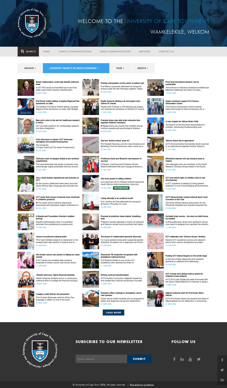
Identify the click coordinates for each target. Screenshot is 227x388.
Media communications (115, 51)
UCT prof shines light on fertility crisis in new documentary (185, 179)
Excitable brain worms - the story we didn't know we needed (187, 217)
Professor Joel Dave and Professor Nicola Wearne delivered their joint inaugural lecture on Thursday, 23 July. (122, 165)
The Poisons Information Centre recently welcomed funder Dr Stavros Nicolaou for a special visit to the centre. (185, 108)
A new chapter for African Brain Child (182, 121)
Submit (139, 358)
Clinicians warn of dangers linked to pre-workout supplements (57, 160)
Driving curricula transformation (115, 275)
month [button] (142, 68)
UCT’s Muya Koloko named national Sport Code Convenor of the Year (187, 198)
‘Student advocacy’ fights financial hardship (55, 275)
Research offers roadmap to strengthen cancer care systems (121, 294)
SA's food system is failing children (116, 179)
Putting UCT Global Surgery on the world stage (186, 256)
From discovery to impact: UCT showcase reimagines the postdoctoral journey (54, 140)
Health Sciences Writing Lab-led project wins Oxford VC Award (120, 102)
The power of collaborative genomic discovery (121, 237)
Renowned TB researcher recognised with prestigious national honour (119, 256)
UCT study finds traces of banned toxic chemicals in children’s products (58, 198)
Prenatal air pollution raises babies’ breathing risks (121, 217)
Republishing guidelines (142, 384)
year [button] (119, 68)
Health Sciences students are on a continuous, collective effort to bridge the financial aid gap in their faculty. (57, 279)
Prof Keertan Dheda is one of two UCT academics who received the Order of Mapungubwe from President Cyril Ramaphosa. (122, 261)
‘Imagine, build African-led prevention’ (53, 294)
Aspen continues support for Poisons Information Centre (182, 102)
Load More (113, 312)
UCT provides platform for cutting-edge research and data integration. (57, 127)
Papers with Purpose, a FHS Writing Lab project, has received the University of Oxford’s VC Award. (122, 108)
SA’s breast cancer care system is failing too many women (58, 256)
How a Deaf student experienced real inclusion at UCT (57, 179)
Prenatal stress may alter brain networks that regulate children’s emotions (120, 121)
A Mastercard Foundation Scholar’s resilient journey (55, 217)
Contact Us (166, 51)
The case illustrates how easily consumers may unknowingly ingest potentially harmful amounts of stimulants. (58, 165)
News (46, 51)
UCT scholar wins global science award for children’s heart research (184, 275)
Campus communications (75, 51)
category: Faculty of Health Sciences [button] (73, 68)
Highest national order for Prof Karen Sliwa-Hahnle (185, 294)
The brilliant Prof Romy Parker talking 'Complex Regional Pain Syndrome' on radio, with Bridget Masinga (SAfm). (57, 108)
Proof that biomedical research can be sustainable (182, 83)
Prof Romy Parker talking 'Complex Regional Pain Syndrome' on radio (57, 102)
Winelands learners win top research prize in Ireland (185, 160)
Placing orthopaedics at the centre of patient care (122, 83)
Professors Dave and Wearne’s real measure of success (121, 160)
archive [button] (29, 68)
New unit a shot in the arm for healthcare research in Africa (58, 121)
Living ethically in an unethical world (117, 198)
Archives (144, 51)
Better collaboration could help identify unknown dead (57, 83)
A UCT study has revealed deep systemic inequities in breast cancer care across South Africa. (56, 261)
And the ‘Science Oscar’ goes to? (115, 141)
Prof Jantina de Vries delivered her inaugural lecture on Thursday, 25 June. (121, 202)
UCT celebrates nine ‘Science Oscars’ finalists (185, 237)
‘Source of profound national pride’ (51, 237)
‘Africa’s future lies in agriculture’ (180, 141)
